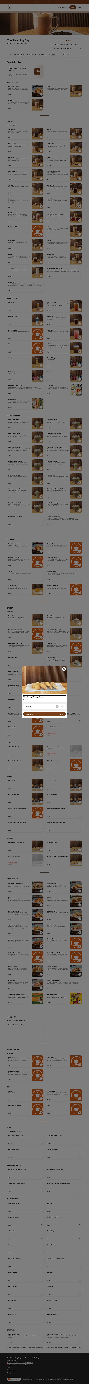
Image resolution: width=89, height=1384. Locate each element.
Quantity (28, 706)
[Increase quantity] (63, 706)
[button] (44, 680)
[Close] (64, 669)
